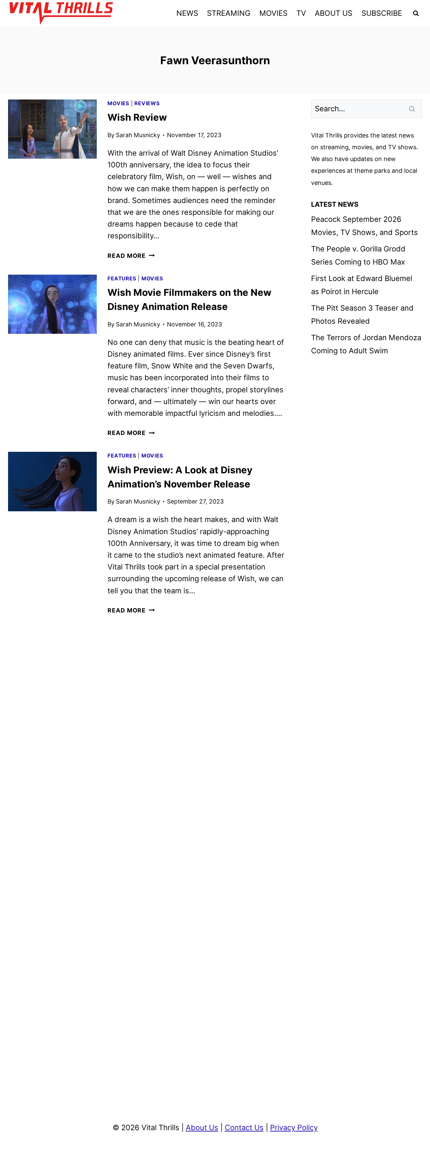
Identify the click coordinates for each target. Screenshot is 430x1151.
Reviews (147, 103)
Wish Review (137, 117)
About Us (202, 1127)
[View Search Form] (416, 13)
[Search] (412, 108)
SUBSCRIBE (381, 13)
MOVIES (273, 13)
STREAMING (228, 13)
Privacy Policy (294, 1127)
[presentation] (52, 129)
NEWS (187, 13)
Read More (131, 255)
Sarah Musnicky (138, 134)
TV (301, 13)
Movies (118, 103)
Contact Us (244, 1127)
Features (122, 278)
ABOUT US (333, 13)
